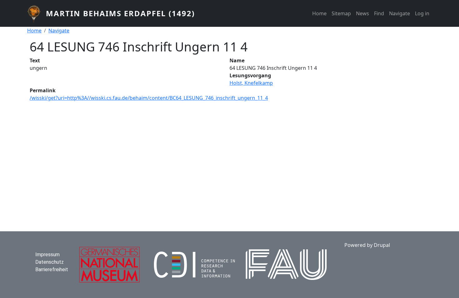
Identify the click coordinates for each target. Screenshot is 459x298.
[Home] (36, 13)
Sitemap (341, 13)
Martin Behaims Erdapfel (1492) (120, 13)
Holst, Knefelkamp (251, 82)
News (362, 13)
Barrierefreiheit (51, 269)
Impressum (47, 254)
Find (379, 13)
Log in (422, 13)
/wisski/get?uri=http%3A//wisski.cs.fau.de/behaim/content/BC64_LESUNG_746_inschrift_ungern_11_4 (149, 97)
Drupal (382, 245)
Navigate (399, 13)
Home (319, 13)
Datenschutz (49, 262)
